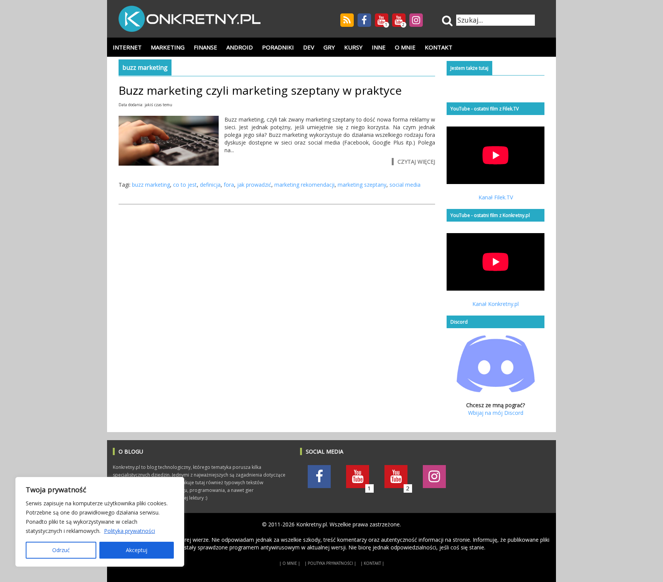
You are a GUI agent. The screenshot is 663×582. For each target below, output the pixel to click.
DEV (308, 47)
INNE (379, 47)
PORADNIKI (278, 47)
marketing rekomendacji (304, 184)
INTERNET (127, 47)
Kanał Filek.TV (495, 197)
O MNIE (405, 47)
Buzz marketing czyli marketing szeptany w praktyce (260, 90)
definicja (210, 184)
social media (405, 184)
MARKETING (168, 47)
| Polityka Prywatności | (330, 563)
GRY (329, 47)
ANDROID (239, 47)
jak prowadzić (254, 184)
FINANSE (205, 47)
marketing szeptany (362, 184)
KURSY (353, 47)
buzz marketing (151, 184)
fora (229, 184)
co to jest (185, 184)
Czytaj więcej (416, 161)
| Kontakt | (372, 563)
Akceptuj (136, 550)
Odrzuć (61, 550)
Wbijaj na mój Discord (495, 412)
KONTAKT (438, 47)
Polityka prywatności (129, 530)
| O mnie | (289, 563)
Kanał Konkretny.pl (495, 303)
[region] (99, 522)
